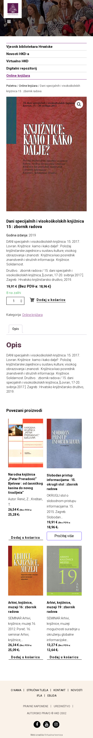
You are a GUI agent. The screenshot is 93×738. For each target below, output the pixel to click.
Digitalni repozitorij (21, 68)
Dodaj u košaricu (51, 300)
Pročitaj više (64, 536)
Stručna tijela (37, 690)
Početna (11, 85)
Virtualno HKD (17, 61)
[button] (79, 104)
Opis (15, 329)
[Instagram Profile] (56, 724)
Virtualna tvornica (53, 735)
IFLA (39, 695)
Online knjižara (18, 76)
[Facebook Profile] (37, 724)
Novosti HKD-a (17, 54)
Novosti (76, 690)
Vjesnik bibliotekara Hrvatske (29, 47)
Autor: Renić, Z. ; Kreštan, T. (25, 494)
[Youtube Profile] (46, 724)
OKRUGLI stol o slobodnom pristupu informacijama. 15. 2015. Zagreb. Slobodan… (62, 501)
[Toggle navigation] (9, 21)
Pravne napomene (35, 706)
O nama (16, 690)
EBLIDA (51, 695)
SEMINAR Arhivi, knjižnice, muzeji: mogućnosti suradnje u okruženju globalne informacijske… (63, 626)
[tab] (15, 329)
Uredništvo (62, 706)
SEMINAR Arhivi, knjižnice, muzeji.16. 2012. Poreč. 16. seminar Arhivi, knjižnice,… (22, 626)
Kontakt (59, 690)
